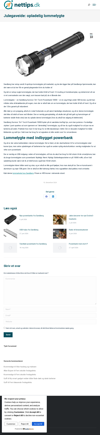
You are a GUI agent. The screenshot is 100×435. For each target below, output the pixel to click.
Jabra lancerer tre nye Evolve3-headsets (81, 217)
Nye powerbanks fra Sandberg (32, 216)
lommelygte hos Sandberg (23, 173)
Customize (11, 424)
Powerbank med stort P (78, 244)
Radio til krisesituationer (78, 230)
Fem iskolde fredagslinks (26, 371)
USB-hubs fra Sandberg (29, 230)
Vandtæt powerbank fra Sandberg (33, 244)
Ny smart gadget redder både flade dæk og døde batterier (33, 378)
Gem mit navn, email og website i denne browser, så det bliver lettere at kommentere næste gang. (40, 328)
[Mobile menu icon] (94, 4)
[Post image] (10, 219)
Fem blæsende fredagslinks (21, 382)
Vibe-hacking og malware (26, 367)
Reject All (24, 424)
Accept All (38, 424)
